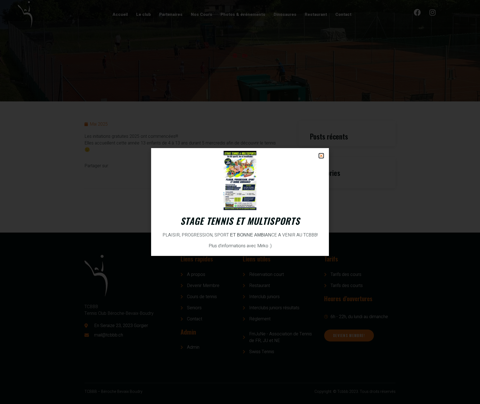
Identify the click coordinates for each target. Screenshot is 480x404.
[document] (240, 202)
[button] (321, 156)
